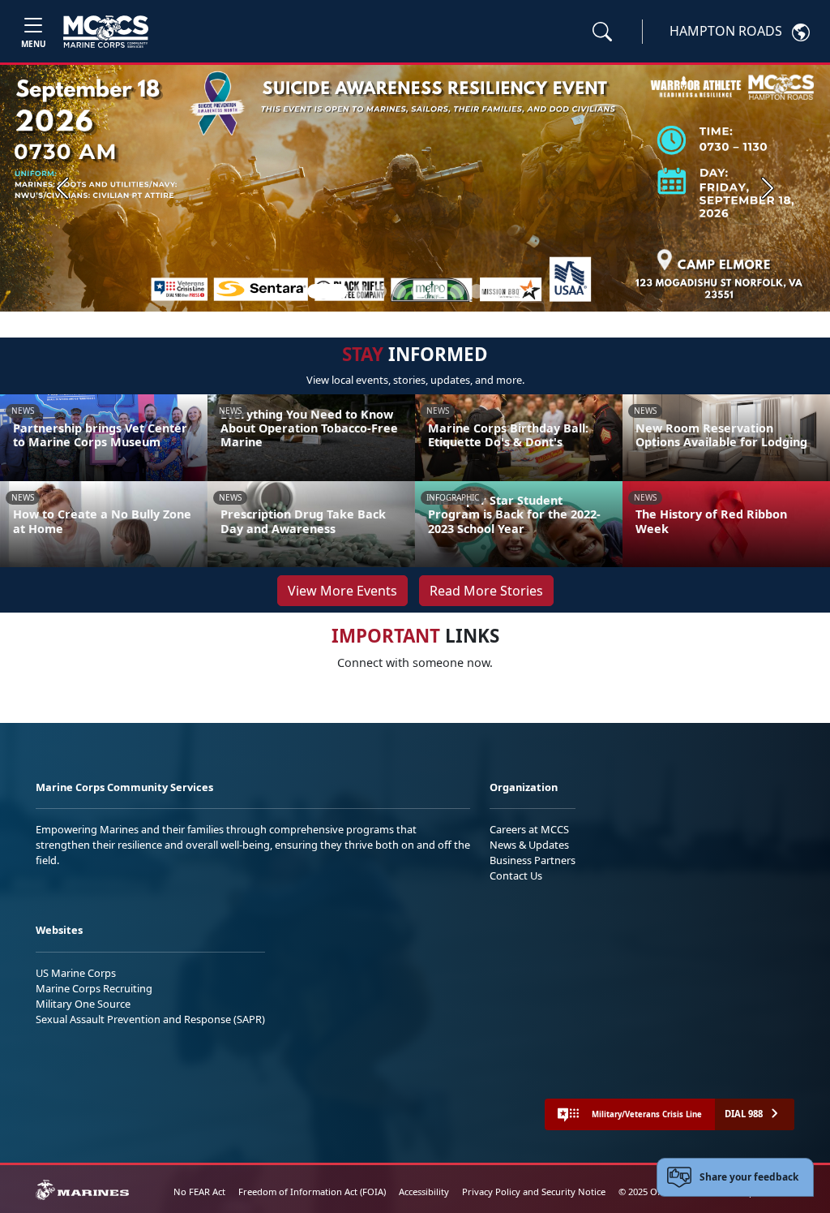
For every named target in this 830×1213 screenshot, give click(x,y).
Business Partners (532, 860)
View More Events (342, 591)
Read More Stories (486, 591)
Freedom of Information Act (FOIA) (312, 1191)
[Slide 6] (437, 291)
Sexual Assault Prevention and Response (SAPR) (150, 1019)
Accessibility (424, 1191)
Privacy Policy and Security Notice (533, 1191)
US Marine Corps (76, 973)
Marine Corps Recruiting (94, 988)
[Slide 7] (457, 291)
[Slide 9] (496, 291)
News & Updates (529, 844)
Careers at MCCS (529, 829)
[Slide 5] (418, 291)
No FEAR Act (199, 1191)
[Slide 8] (476, 291)
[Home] (105, 31)
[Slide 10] (515, 291)
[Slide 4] (398, 291)
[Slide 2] (360, 291)
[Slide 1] (327, 291)
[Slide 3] (379, 291)
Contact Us (516, 875)
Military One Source (83, 1003)
